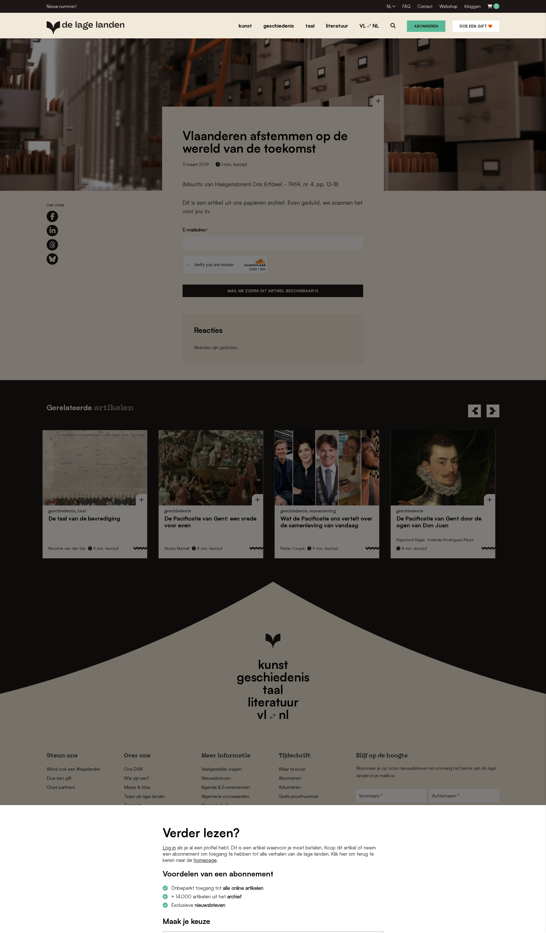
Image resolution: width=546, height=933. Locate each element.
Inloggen (472, 6)
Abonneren (426, 26)
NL (389, 6)
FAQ (406, 6)
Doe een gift (474, 26)
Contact (425, 6)
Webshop (448, 6)
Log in (169, 848)
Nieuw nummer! (61, 6)
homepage (205, 860)
